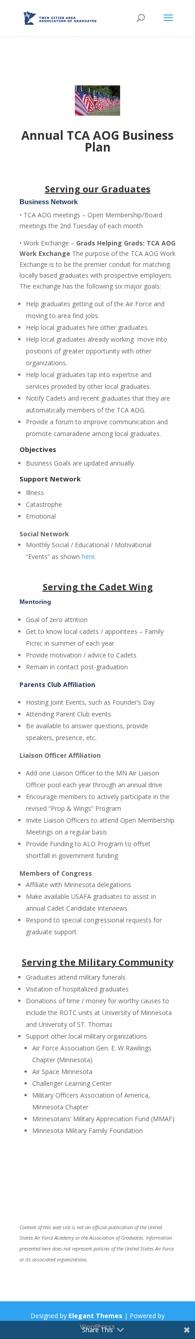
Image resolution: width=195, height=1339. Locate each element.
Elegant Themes (95, 1315)
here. (89, 556)
